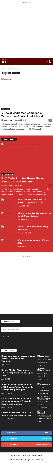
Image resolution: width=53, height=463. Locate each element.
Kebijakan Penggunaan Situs (33, 455)
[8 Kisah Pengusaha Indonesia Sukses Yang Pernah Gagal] (8, 205)
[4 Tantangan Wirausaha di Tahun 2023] (8, 244)
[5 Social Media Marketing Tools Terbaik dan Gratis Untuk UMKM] (26, 94)
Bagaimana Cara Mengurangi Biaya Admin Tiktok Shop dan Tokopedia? (18, 358)
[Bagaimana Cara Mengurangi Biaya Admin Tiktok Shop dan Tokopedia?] (44, 362)
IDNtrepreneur (6, 120)
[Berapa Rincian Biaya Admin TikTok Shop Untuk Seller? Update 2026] (44, 375)
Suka (47, 432)
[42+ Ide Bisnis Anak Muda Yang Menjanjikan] (8, 231)
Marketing (5, 109)
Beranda (4, 68)
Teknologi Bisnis (8, 174)
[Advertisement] (26, 30)
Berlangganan (43, 444)
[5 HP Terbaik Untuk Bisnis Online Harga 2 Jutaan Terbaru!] (26, 159)
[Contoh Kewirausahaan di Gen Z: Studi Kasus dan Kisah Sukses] (44, 417)
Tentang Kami (15, 455)
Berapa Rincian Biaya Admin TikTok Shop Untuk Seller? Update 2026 (18, 373)
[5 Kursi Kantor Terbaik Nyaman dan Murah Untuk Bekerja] (8, 217)
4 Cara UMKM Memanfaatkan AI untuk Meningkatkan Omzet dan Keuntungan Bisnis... (16, 401)
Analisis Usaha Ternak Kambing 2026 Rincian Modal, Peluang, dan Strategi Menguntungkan (17, 387)
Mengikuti (45, 438)
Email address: (7, 325)
